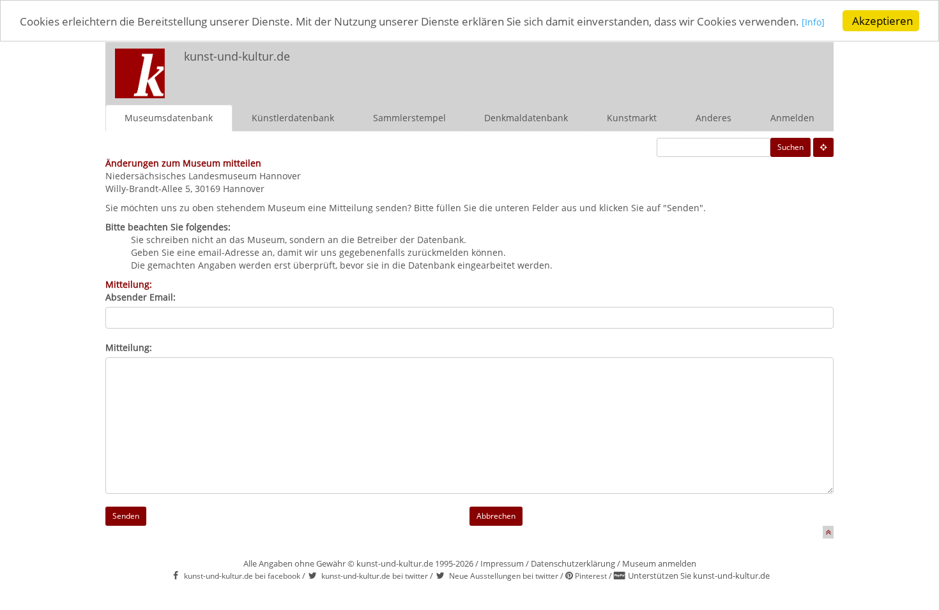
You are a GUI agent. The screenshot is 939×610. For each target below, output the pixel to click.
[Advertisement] (664, 67)
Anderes (713, 118)
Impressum (502, 563)
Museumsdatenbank (169, 118)
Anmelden (792, 118)
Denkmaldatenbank (526, 118)
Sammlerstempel (409, 118)
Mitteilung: (128, 347)
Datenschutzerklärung (573, 563)
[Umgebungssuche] (823, 147)
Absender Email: (140, 297)
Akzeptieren (882, 20)
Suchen (790, 147)
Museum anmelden (659, 563)
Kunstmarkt (632, 118)
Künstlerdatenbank (293, 118)
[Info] (813, 22)
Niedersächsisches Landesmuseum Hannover (203, 176)
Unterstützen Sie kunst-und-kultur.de (699, 575)
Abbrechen (496, 515)
